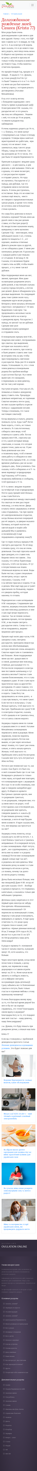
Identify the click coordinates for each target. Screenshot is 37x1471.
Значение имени (11, 1393)
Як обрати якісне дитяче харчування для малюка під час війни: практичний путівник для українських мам (17, 1153)
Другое (7, 1368)
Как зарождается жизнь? (14, 1364)
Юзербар (8, 1429)
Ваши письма (9, 1356)
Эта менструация (11, 1312)
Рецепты (8, 1425)
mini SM (8, 1454)
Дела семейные (10, 1352)
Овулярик (8, 1433)
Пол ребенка (9, 1397)
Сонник (7, 1405)
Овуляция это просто (12, 1308)
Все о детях (9, 1336)
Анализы (8, 1417)
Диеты (7, 1421)
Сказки (7, 1385)
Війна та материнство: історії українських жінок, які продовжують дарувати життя (17, 1226)
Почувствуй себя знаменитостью (16, 1372)
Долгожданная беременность (15, 1320)
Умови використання (10, 1264)
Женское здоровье (12, 1340)
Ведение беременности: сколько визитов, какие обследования (18, 1081)
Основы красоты (11, 1348)
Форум (7, 1446)
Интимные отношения (13, 1332)
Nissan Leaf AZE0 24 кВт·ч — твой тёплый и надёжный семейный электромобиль (18, 1116)
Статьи (7, 1441)
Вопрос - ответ (10, 1437)
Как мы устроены (11, 1344)
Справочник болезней (13, 1413)
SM (6, 1450)
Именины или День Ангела (14, 1409)
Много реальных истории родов (16, 1324)
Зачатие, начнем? (11, 1304)
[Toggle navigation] (32, 5)
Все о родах (9, 1328)
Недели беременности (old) (15, 1389)
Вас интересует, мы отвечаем (15, 1360)
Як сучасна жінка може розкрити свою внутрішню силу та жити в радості (18, 1190)
